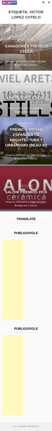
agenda (17, 87)
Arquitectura (30, 87)
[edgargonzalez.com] (9, 3)
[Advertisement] (12, 279)
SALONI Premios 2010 (26, 192)
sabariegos (38, 108)
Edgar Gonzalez (38, 61)
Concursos (26, 40)
